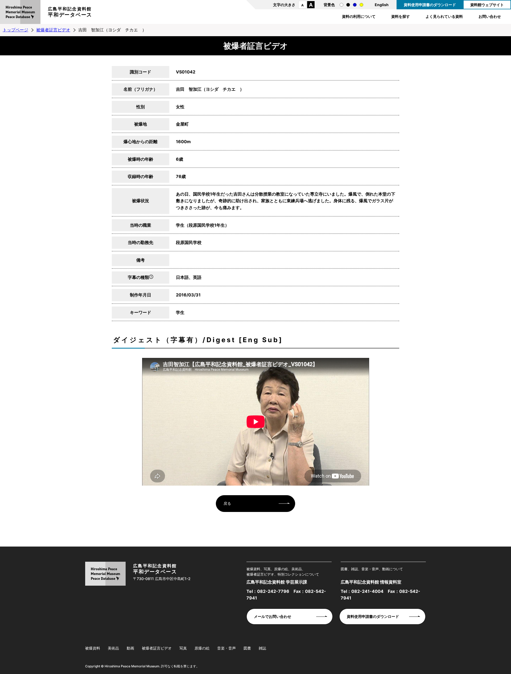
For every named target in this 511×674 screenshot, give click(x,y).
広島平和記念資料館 (70, 12)
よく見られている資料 (444, 16)
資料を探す (400, 16)
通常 (341, 5)
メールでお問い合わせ (272, 616)
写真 (183, 648)
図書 (247, 648)
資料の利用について (359, 16)
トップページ (15, 29)
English (382, 4)
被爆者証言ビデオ (53, 29)
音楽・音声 (226, 648)
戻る (227, 503)
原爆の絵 (202, 648)
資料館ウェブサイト (487, 4)
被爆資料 (92, 648)
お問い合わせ (490, 16)
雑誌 (262, 648)
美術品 (113, 648)
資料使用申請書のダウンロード (430, 4)
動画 (130, 648)
